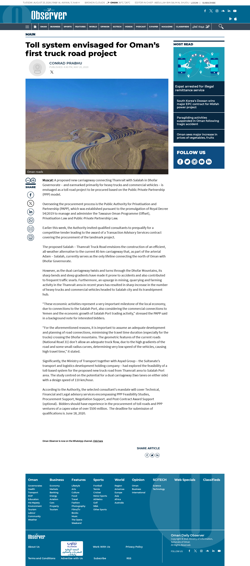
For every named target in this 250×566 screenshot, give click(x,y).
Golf (95, 502)
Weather (32, 519)
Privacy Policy (134, 546)
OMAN (43, 26)
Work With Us (101, 546)
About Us (33, 546)
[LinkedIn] (229, 11)
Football (97, 485)
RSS (129, 558)
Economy (55, 485)
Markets (54, 489)
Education (33, 499)
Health (31, 489)
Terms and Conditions (41, 558)
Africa (118, 499)
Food (74, 496)
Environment (35, 506)
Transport (33, 492)
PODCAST (141, 26)
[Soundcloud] (223, 11)
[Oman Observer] (45, 14)
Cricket (97, 492)
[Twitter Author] (51, 72)
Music (75, 516)
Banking (54, 492)
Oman (135, 485)
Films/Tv (76, 509)
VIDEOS (128, 26)
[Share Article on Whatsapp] (31, 219)
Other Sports (100, 509)
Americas (119, 489)
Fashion (76, 502)
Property (54, 506)
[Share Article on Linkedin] (31, 211)
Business (136, 489)
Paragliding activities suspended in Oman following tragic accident (198, 121)
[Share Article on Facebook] (31, 194)
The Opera (77, 519)
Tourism (32, 509)
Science (157, 485)
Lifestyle (76, 485)
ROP (30, 496)
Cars (52, 502)
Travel (75, 499)
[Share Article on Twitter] (31, 203)
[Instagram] (217, 11)
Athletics (97, 499)
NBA (95, 506)
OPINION (105, 26)
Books (75, 513)
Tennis (96, 489)
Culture (75, 492)
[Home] (35, 26)
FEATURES (80, 26)
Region (118, 485)
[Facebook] (205, 11)
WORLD (93, 26)
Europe (118, 492)
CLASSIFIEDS (182, 26)
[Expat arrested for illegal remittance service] (198, 64)
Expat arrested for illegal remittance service (194, 88)
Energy (53, 496)
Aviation (54, 499)
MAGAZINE (167, 26)
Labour (31, 513)
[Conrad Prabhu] (37, 68)
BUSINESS (55, 26)
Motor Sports (100, 496)
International (138, 492)
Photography (78, 506)
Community (34, 516)
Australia (119, 502)
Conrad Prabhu (65, 63)
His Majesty (34, 502)
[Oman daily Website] (201, 26)
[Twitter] (211, 11)
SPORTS (68, 26)
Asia (117, 496)
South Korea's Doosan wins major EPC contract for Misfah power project (198, 104)
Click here (98, 440)
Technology (159, 489)
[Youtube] (235, 11)
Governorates (35, 485)
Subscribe (100, 558)
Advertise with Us (72, 558)
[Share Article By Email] (31, 228)
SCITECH (117, 26)
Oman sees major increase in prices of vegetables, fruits (197, 136)
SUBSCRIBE (209, 2)
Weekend (76, 523)
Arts (74, 489)
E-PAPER (153, 26)
